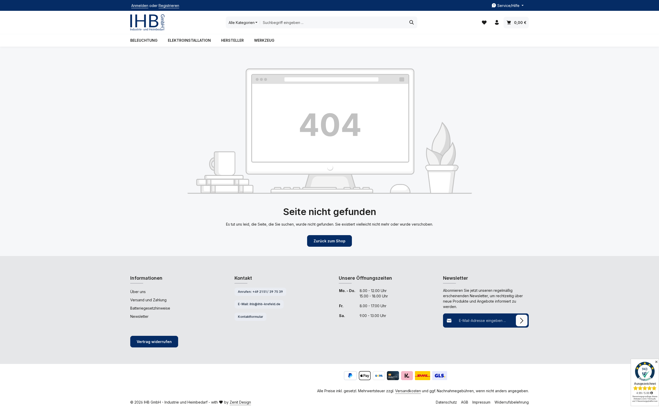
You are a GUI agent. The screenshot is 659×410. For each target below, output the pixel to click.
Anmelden (139, 5)
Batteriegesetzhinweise (150, 308)
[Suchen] (411, 22)
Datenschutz (446, 402)
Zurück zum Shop (329, 241)
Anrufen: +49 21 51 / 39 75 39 (260, 292)
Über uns (138, 291)
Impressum (481, 402)
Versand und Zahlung (148, 300)
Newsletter (139, 316)
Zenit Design (240, 402)
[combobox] (333, 22)
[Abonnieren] (521, 320)
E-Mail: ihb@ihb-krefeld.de (259, 304)
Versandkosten (408, 391)
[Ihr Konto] (496, 22)
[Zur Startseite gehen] (147, 22)
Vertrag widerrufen (154, 341)
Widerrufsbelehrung (512, 402)
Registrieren (169, 5)
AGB (464, 402)
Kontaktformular (250, 317)
